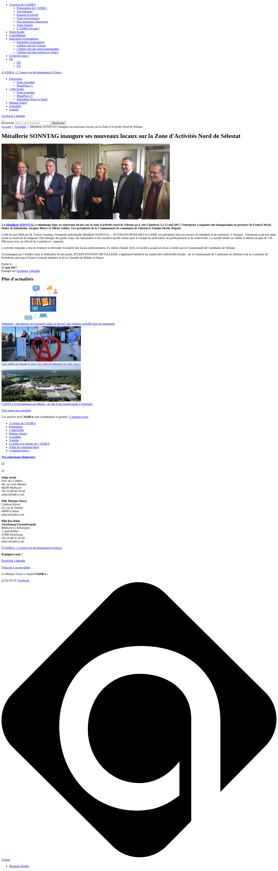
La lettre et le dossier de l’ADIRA (29, 443)
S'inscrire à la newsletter (16, 567)
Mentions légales (19, 866)
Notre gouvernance (28, 18)
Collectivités (16, 89)
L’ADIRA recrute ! (28, 28)
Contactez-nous (79, 416)
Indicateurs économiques (24, 38)
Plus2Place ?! (25, 85)
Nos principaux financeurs (32, 21)
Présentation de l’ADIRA (32, 8)
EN (19, 66)
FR (11, 59)
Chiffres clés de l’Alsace (31, 45)
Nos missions (25, 11)
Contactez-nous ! (19, 55)
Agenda (14, 109)
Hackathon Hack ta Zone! (32, 99)
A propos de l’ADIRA (22, 4)
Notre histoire (25, 25)
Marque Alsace (18, 102)
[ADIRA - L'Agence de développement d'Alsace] (32, 72)
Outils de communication (24, 447)
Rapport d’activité (27, 14)
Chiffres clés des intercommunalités (38, 49)
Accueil (6, 126)
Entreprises (15, 78)
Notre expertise (26, 82)
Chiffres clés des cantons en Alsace (37, 52)
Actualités (15, 106)
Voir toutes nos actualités (16, 410)
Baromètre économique (30, 42)
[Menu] (3, 120)
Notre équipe (17, 32)
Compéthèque (17, 35)
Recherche (8, 123)
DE (19, 62)
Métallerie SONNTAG (20, 224)
